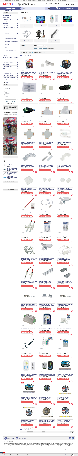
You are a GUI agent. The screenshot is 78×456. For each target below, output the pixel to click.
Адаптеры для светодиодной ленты (10, 46)
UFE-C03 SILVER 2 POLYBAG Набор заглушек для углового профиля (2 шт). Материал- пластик (64, 282)
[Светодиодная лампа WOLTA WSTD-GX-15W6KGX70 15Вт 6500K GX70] (4, 165)
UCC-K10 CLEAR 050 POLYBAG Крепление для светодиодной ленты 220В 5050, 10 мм (28, 166)
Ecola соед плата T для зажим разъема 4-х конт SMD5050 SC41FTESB (64, 120)
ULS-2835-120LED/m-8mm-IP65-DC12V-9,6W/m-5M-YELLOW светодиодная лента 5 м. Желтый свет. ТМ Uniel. (47, 421)
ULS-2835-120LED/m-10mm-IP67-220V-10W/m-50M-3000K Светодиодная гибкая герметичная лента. (65, 375)
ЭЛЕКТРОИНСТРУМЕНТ (10, 75)
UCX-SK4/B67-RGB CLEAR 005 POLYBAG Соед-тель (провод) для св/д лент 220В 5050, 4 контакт (64, 236)
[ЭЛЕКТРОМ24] (8, 4)
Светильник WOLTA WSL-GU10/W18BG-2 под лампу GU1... (12, 160)
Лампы (11, 32)
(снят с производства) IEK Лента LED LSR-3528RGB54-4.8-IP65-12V (28, 73)
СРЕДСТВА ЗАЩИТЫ (10, 66)
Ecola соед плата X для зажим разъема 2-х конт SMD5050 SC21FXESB (46, 143)
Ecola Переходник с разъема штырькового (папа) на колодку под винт (28, 120)
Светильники (11, 33)
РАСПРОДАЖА (6, 17)
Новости (25, 0)
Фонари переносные (8, 53)
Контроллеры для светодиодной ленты (11, 42)
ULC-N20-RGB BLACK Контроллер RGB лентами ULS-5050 (29, 352)
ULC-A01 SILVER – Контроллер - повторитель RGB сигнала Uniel (28, 328)
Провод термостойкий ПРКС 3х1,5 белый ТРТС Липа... (12, 169)
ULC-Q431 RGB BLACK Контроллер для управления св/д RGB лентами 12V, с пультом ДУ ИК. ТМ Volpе (47, 352)
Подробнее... (67, 454)
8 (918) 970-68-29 (53, 3)
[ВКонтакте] (70, 438)
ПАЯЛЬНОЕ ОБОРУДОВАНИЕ (10, 77)
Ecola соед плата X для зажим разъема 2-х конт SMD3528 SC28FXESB (28, 143)
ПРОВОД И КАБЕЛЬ (10, 19)
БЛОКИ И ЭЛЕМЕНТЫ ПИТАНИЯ (10, 58)
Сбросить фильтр (10, 103)
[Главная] (3, 10)
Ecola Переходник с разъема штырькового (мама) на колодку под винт (65, 96)
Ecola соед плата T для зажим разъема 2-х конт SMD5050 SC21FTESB (46, 120)
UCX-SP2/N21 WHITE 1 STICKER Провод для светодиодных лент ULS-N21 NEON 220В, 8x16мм (29, 259)
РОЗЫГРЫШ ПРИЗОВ (32, 0)
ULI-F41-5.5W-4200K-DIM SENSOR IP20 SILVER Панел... (12, 173)
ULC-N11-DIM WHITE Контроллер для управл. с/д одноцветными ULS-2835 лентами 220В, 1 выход (65, 328)
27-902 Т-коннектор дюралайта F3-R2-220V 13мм (47, 73)
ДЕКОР (10, 69)
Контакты (49, 0)
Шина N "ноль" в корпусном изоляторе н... (12, 177)
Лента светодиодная (9, 39)
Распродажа (19, 0)
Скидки (13, 0)
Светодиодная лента (11, 35)
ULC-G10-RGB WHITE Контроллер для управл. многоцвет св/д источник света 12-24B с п (47, 328)
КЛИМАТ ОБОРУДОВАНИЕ (10, 62)
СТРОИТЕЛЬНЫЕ (10, 71)
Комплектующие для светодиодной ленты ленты (10, 37)
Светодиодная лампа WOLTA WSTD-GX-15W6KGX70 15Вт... (11, 165)
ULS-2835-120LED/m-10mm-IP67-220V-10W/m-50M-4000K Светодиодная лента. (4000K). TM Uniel (29, 398)
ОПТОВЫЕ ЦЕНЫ (7, 0)
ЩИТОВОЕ (10, 25)
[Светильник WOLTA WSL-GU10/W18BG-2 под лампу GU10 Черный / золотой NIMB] (4, 161)
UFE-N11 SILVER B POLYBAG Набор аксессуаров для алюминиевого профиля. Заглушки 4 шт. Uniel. (46, 305)
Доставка (54, 0)
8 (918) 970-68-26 (53, 5)
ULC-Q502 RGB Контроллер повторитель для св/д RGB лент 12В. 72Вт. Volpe (64, 352)
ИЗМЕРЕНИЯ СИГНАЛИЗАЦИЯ (10, 60)
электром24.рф (7, 449)
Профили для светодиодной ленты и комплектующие (10, 51)
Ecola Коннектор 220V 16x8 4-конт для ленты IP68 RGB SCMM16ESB (29, 96)
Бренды (59, 0)
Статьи (39, 0)
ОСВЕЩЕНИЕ (10, 30)
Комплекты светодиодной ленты (11, 48)
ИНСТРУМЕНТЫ (10, 64)
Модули (5, 55)
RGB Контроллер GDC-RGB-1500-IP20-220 (64, 143)
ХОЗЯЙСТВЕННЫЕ (10, 73)
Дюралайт (7, 44)
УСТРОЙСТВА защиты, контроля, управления (10, 22)
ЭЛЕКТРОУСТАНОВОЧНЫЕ (10, 27)
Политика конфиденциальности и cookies (57, 449)
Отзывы (43, 0)
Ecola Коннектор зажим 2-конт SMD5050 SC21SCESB (46, 96)
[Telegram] (73, 438)
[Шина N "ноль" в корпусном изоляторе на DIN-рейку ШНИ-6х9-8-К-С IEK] (4, 177)
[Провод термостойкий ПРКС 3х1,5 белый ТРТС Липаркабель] (4, 169)
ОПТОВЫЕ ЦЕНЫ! (7, 15)
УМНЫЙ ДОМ (10, 80)
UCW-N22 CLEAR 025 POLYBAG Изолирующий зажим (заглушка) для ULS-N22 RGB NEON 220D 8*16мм (65, 189)
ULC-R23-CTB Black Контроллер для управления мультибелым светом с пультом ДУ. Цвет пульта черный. (47, 375)
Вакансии (64, 0)
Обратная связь (22, 438)
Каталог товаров (10, 8)
